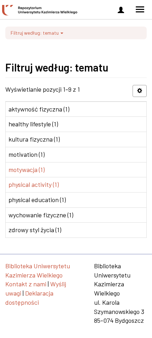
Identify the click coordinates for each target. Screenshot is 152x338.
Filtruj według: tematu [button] (35, 33)
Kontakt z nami (25, 284)
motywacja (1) (26, 169)
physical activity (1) (33, 184)
